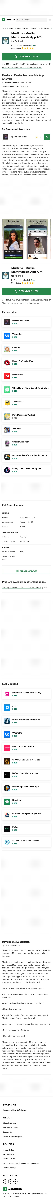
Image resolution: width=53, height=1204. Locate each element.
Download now (28, 56)
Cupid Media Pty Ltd (12, 945)
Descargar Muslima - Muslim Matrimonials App (22, 587)
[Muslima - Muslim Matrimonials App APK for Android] (5, 40)
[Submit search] (18, 20)
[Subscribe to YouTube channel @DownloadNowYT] (15, 1181)
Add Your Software (10, 1127)
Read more (24, 86)
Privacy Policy (8, 1150)
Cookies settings (9, 1168)
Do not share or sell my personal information (21, 1163)
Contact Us (7, 1132)
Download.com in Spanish (13, 1136)
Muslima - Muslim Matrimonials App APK (27, 37)
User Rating (16, 48)
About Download (9, 1123)
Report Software (28, 571)
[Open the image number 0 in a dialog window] (13, 239)
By (20, 45)
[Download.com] (8, 19)
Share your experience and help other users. (22, 67)
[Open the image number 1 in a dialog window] (37, 239)
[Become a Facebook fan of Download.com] (5, 1181)
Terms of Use (8, 1154)
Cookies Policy (9, 1159)
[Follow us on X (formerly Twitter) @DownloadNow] (10, 1181)
